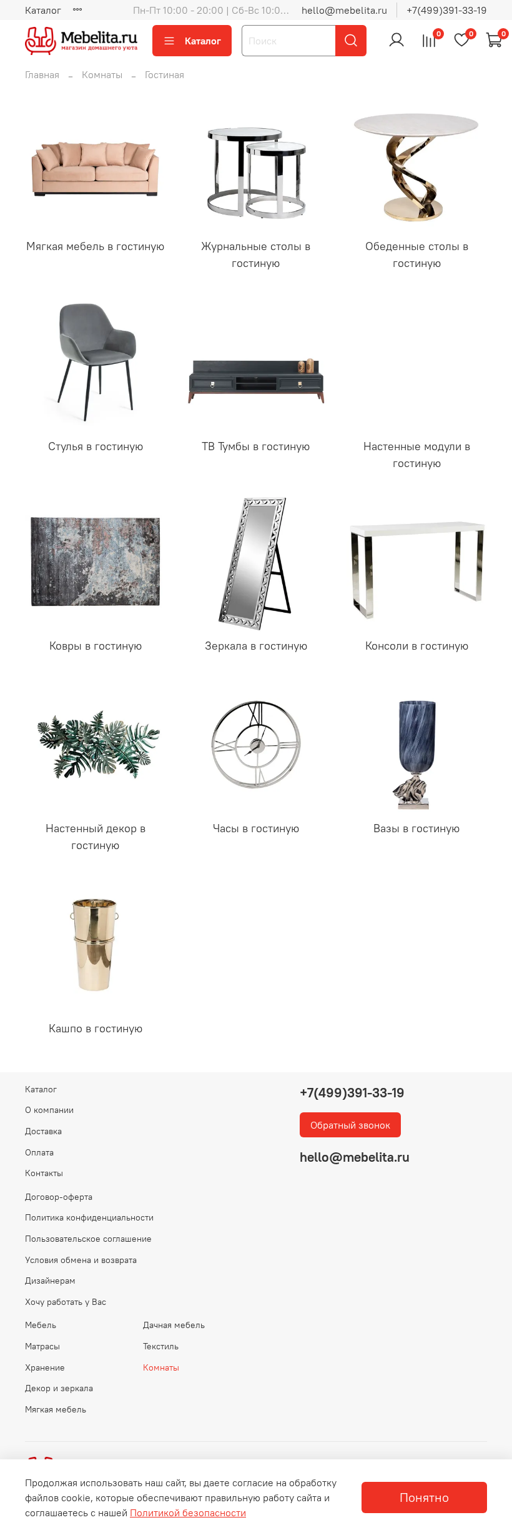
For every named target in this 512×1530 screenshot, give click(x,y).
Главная (42, 74)
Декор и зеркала (59, 1388)
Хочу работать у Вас (65, 1301)
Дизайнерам (50, 1280)
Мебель (40, 1325)
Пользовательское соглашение (88, 1238)
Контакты (44, 1173)
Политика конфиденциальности (89, 1217)
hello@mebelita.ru (344, 10)
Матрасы (42, 1346)
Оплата (39, 1152)
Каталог (43, 10)
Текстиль (161, 1346)
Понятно (424, 1497)
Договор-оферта (58, 1196)
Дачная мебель (174, 1325)
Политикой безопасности (188, 1512)
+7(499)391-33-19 (446, 10)
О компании (49, 1109)
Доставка (43, 1131)
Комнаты (102, 74)
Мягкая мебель (55, 1409)
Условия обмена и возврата (81, 1260)
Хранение (45, 1367)
